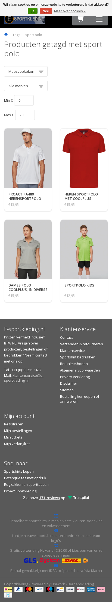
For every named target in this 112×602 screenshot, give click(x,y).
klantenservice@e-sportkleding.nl (23, 378)
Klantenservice (72, 350)
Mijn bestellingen (18, 430)
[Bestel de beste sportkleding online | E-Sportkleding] (24, 18)
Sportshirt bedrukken (77, 357)
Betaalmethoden (74, 363)
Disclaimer (68, 383)
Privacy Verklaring (75, 376)
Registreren (13, 424)
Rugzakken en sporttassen (26, 484)
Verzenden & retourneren (81, 343)
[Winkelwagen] (81, 20)
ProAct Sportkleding (20, 491)
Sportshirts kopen (19, 471)
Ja (33, 11)
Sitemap (67, 389)
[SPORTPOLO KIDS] (79, 290)
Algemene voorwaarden (80, 370)
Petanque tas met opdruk (25, 477)
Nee (46, 11)
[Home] (6, 34)
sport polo (33, 34)
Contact (66, 337)
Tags (16, 34)
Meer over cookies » (70, 11)
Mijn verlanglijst (17, 443)
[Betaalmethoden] (9, 588)
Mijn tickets (13, 437)
